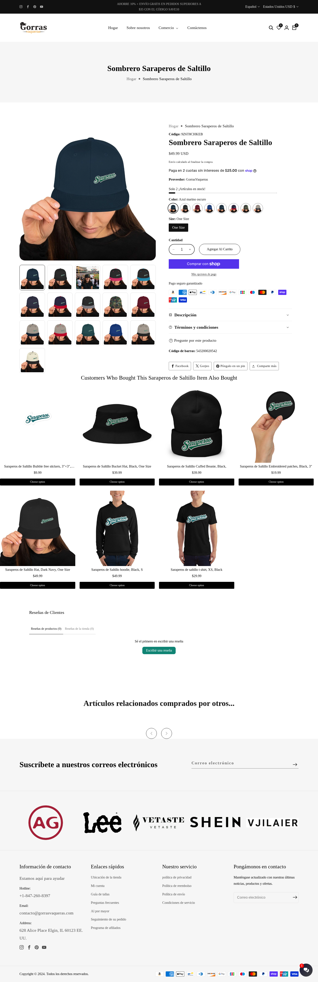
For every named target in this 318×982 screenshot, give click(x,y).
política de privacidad (176, 877)
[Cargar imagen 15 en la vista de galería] (143, 333)
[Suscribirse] (295, 765)
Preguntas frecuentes (105, 902)
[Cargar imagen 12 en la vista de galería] (60, 333)
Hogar (113, 28)
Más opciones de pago (204, 274)
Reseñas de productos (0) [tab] (46, 628)
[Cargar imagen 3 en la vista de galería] (87, 277)
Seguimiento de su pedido (108, 919)
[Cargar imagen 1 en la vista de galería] (32, 277)
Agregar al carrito (220, 249)
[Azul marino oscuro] (173, 208)
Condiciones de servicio (178, 902)
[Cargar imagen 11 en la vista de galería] (32, 333)
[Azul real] (209, 208)
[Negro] (185, 208)
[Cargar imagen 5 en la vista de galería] (143, 277)
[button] (151, 733)
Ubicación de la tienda (106, 877)
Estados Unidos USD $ (279, 6)
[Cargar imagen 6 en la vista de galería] (32, 305)
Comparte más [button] (266, 366)
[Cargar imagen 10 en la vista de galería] (143, 305)
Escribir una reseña (159, 650)
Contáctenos (197, 28)
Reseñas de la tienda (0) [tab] (79, 628)
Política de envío (173, 894)
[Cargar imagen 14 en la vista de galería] (115, 333)
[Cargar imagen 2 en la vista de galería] (60, 277)
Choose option (37, 481)
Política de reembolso (176, 886)
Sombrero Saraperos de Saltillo (167, 79)
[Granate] (197, 208)
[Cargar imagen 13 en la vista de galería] (87, 333)
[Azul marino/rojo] (233, 208)
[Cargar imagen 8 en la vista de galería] (87, 305)
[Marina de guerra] (221, 208)
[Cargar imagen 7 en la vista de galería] (60, 305)
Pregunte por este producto (195, 340)
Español (251, 6)
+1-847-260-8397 (34, 895)
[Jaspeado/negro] (258, 208)
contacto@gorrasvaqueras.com (46, 913)
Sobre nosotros (138, 28)
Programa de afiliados (105, 928)
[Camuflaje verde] (245, 208)
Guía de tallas (100, 894)
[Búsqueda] (271, 28)
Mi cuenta (97, 886)
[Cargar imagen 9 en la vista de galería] (115, 305)
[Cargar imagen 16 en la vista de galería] (32, 361)
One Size (178, 227)
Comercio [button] (167, 28)
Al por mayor (100, 911)
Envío (172, 161)
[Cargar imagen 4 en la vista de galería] (115, 277)
